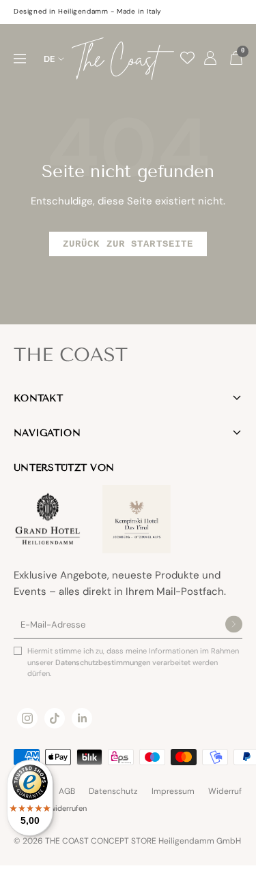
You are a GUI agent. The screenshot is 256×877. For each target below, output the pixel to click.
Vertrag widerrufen (55, 808)
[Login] (210, 58)
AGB (67, 791)
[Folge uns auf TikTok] (54, 718)
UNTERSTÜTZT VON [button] (64, 468)
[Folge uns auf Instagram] (27, 718)
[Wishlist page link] (187, 57)
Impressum (173, 791)
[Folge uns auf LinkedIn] (82, 718)
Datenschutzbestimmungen (103, 662)
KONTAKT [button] (38, 398)
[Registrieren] (233, 625)
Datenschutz (113, 791)
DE (49, 59)
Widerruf (225, 791)
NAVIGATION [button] (47, 433)
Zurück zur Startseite (128, 244)
